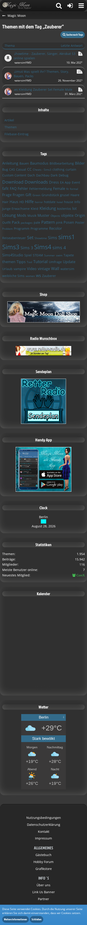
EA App (65, 182)
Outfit (6, 222)
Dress (54, 182)
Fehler (23, 188)
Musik (31, 215)
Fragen (18, 194)
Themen (10, 127)
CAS (12, 169)
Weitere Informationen (15, 919)
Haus (14, 201)
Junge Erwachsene (16, 208)
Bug (5, 169)
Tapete (69, 255)
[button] (81, 5)
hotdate (50, 202)
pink (59, 222)
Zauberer (49, 276)
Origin (80, 215)
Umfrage (55, 262)
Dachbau (43, 175)
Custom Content (14, 175)
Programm (21, 228)
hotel (60, 202)
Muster (43, 215)
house (68, 202)
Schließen (36, 919)
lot (74, 208)
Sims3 (10, 247)
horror (39, 202)
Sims (52, 237)
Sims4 (42, 247)
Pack (16, 222)
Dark (54, 175)
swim (59, 255)
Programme (39, 228)
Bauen (24, 163)
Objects (55, 216)
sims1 (66, 236)
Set (30, 237)
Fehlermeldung (40, 189)
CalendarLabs (43, 689)
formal (74, 189)
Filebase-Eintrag (16, 134)
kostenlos (64, 208)
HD (21, 202)
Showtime (41, 238)
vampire (20, 269)
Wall (55, 268)
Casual (21, 169)
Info (77, 202)
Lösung (9, 215)
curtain (71, 169)
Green (36, 195)
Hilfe (29, 201)
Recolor (55, 228)
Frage (7, 194)
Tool (29, 262)
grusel (64, 195)
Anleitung (10, 163)
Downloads (36, 182)
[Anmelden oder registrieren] (70, 5)
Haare (74, 195)
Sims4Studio (12, 255)
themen (8, 261)
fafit (5, 188)
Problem (7, 229)
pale (37, 222)
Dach (31, 175)
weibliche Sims (13, 276)
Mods (21, 215)
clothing (58, 169)
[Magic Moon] (19, 5)
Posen (69, 222)
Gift (28, 194)
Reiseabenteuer (14, 238)
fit (67, 189)
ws (38, 275)
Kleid (34, 208)
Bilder (80, 163)
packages (27, 223)
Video (32, 268)
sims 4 (59, 248)
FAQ (13, 188)
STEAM (38, 255)
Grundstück (50, 195)
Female (59, 188)
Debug (63, 175)
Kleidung (47, 208)
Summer (49, 255)
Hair (5, 202)
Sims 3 (27, 247)
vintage (44, 268)
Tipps (21, 261)
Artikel (9, 120)
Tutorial (40, 261)
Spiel (28, 255)
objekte (67, 215)
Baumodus (39, 163)
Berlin (43, 517)
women (30, 276)
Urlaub (7, 269)
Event (76, 182)
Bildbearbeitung (62, 163)
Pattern (48, 222)
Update (69, 261)
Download (12, 182)
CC (29, 169)
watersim (67, 269)
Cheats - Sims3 (42, 170)
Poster (80, 222)
